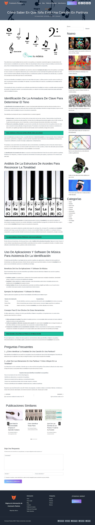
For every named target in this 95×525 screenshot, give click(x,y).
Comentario (8, 455)
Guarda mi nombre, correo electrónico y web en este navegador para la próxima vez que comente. (27, 477)
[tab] (32, 439)
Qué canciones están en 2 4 (57, 395)
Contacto (72, 3)
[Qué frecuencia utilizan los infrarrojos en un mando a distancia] (80, 63)
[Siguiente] (59, 423)
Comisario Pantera (13, 432)
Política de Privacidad (51, 3)
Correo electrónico (39, 473)
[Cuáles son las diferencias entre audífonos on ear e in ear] (80, 164)
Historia (71, 209)
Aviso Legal (29, 500)
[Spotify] (90, 3)
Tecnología (71, 220)
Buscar (68, 26)
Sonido (70, 218)
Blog (43, 3)
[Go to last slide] (8, 423)
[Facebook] (79, 3)
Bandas (71, 203)
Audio (70, 201)
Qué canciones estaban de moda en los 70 (14, 395)
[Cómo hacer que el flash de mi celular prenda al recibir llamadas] (80, 185)
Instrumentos (72, 213)
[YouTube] (87, 3)
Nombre (7, 473)
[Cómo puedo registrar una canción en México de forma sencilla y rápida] (80, 43)
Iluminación (71, 211)
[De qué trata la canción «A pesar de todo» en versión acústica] (80, 82)
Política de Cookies (31, 507)
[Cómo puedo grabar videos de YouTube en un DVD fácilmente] (80, 121)
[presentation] (14, 414)
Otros (70, 216)
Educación (58, 16)
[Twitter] (82, 3)
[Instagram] (84, 3)
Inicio (39, 3)
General (71, 207)
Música (70, 215)
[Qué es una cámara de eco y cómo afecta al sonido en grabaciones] (80, 142)
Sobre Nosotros (62, 3)
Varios (70, 222)
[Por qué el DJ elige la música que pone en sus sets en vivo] (80, 101)
